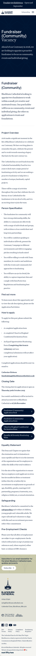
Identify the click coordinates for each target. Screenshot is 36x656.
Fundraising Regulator (29, 630)
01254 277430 (6, 599)
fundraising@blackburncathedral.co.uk (18, 376)
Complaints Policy (19, 630)
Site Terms (4, 630)
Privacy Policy (10, 630)
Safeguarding (26, 12)
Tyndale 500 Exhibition (13, 3)
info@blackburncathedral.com (12, 603)
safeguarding (7, 510)
